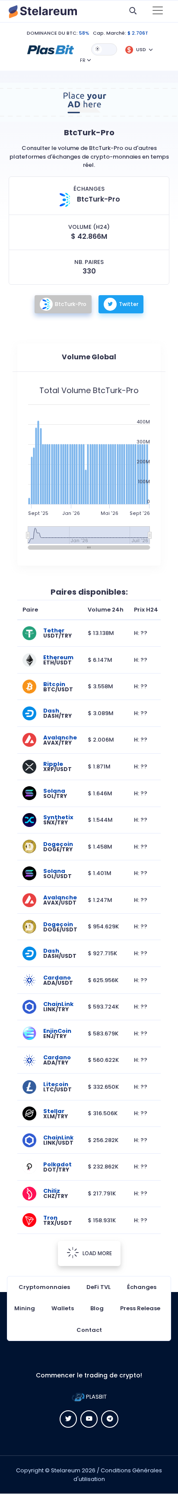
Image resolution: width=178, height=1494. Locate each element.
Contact (89, 1330)
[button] (50, 49)
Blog (97, 1308)
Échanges (141, 1287)
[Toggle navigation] (157, 11)
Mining (24, 1308)
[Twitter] (68, 1419)
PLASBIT (96, 1397)
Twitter (128, 304)
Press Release (140, 1308)
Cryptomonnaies (44, 1287)
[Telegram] (109, 1419)
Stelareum (65, 1470)
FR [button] (83, 60)
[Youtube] (89, 1419)
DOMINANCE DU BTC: (52, 32)
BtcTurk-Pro (70, 304)
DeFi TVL (98, 1287)
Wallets (62, 1308)
